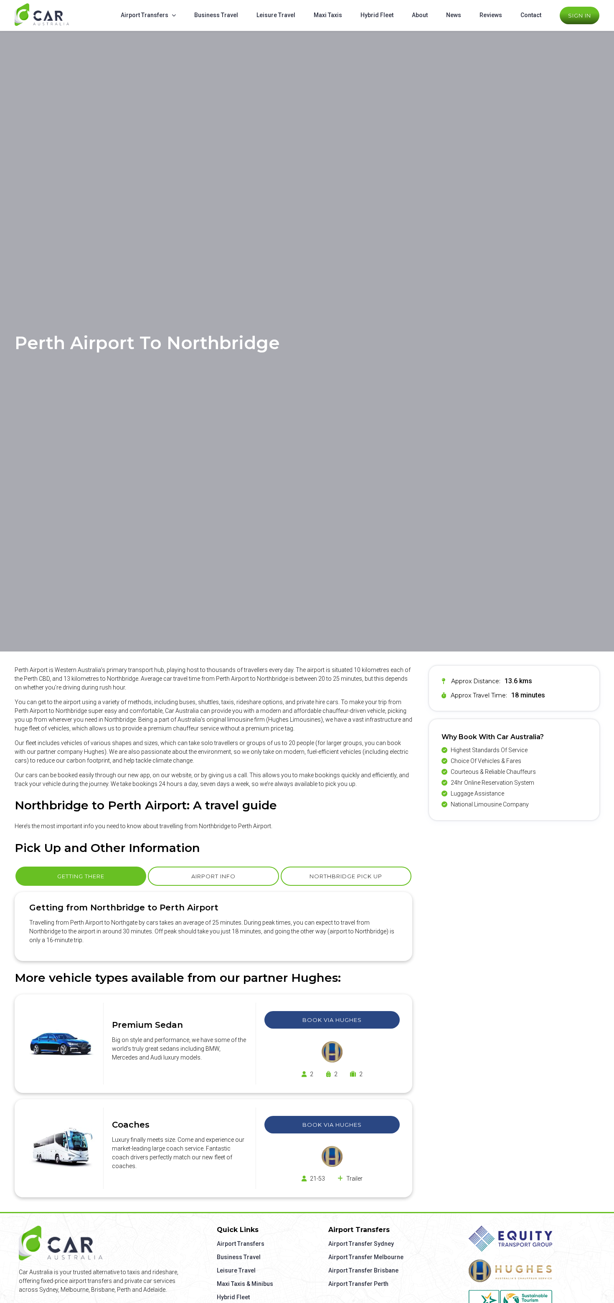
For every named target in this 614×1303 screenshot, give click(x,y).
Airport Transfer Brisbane (363, 1270)
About (420, 15)
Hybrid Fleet (376, 15)
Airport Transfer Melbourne (365, 1257)
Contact (530, 15)
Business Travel (216, 15)
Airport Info (213, 876)
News (453, 15)
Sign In (579, 15)
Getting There (80, 876)
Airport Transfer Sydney (361, 1243)
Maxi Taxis (328, 15)
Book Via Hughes (332, 1020)
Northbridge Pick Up (346, 876)
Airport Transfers (144, 15)
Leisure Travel (275, 15)
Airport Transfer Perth (358, 1283)
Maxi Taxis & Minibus (245, 1283)
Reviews (491, 15)
